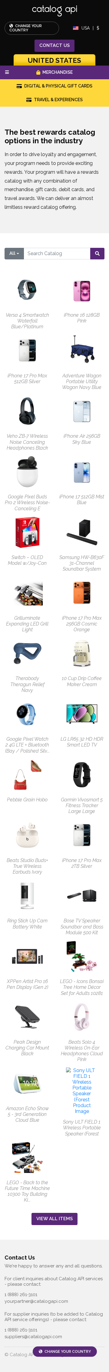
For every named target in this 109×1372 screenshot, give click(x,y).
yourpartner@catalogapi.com (36, 1301)
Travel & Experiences (58, 99)
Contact (54, 45)
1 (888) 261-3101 (21, 1294)
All (12, 253)
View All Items (54, 1218)
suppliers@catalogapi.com (33, 1336)
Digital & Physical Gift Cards (58, 86)
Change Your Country (25, 28)
